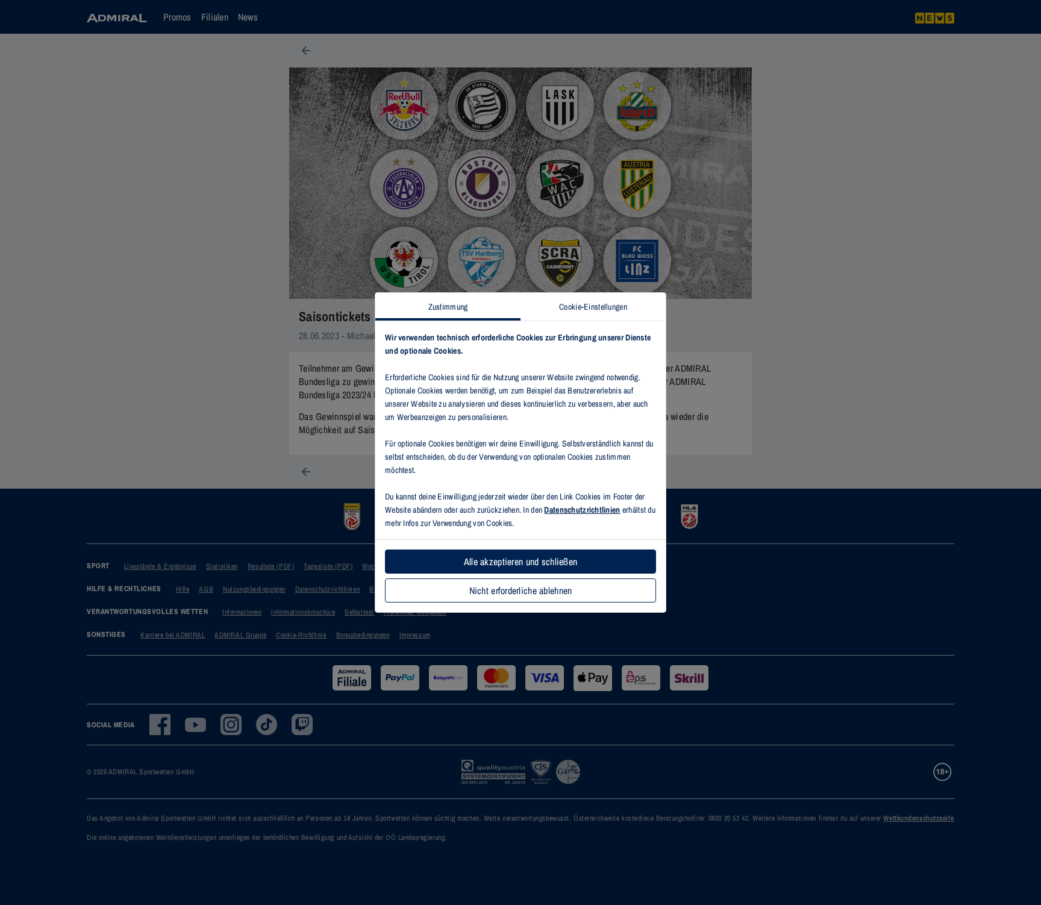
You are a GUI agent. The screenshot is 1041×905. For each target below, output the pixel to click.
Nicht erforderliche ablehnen (520, 590)
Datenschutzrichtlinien (582, 509)
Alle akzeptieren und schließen (520, 561)
